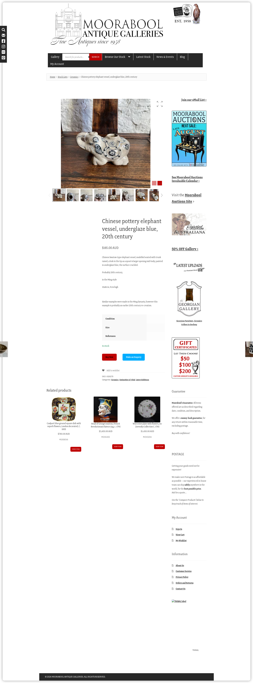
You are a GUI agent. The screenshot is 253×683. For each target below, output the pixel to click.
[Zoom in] (159, 183)
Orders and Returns (184, 583)
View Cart (180, 534)
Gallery (55, 57)
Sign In (179, 529)
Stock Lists (62, 77)
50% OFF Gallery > (185, 249)
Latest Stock (143, 57)
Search (95, 57)
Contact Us (180, 588)
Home (52, 77)
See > (187, 179)
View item (76, 449)
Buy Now (109, 357)
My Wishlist (181, 540)
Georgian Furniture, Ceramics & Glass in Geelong (189, 322)
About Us (180, 565)
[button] (160, 104)
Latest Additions (142, 380)
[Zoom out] (154, 183)
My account (57, 64)
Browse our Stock (115, 57)
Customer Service (184, 571)
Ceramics (74, 77)
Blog (182, 57)
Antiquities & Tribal (127, 380)
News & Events (165, 57)
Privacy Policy (182, 577)
